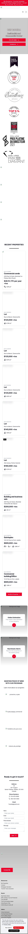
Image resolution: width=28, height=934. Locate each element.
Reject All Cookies (18, 927)
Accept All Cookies (14, 930)
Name (5, 810)
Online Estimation (5, 912)
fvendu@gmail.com (14, 804)
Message (6, 825)
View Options (8, 927)
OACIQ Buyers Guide (6, 905)
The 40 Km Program (6, 917)
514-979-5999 (13, 40)
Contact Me (7, 870)
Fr (23, 12)
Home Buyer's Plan (5, 903)
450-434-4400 (15, 799)
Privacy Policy (7, 924)
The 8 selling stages (6, 915)
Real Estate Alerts (5, 896)
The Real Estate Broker (6, 914)
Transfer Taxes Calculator (7, 888)
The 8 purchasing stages (7, 901)
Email (5, 815)
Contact (3, 885)
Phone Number (7, 820)
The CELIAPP (4, 899)
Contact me (13, 44)
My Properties (4, 883)
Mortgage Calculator (6, 887)
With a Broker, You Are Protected (9, 897)
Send (13, 835)
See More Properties (13, 594)
